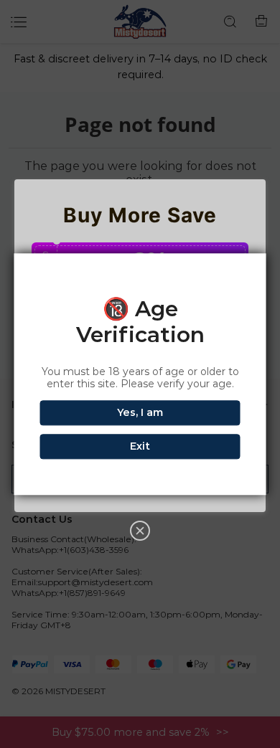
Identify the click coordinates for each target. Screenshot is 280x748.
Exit (140, 446)
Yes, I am (140, 412)
